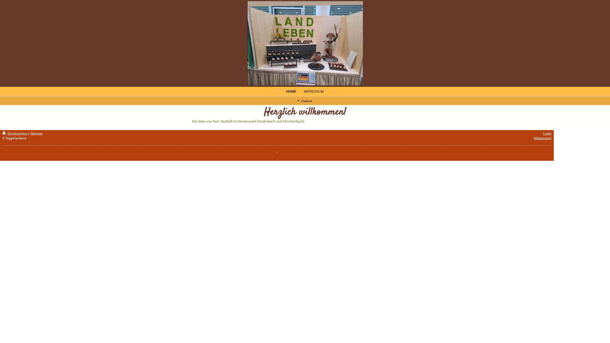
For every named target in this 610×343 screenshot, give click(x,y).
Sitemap (36, 133)
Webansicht (542, 138)
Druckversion (17, 133)
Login (547, 133)
